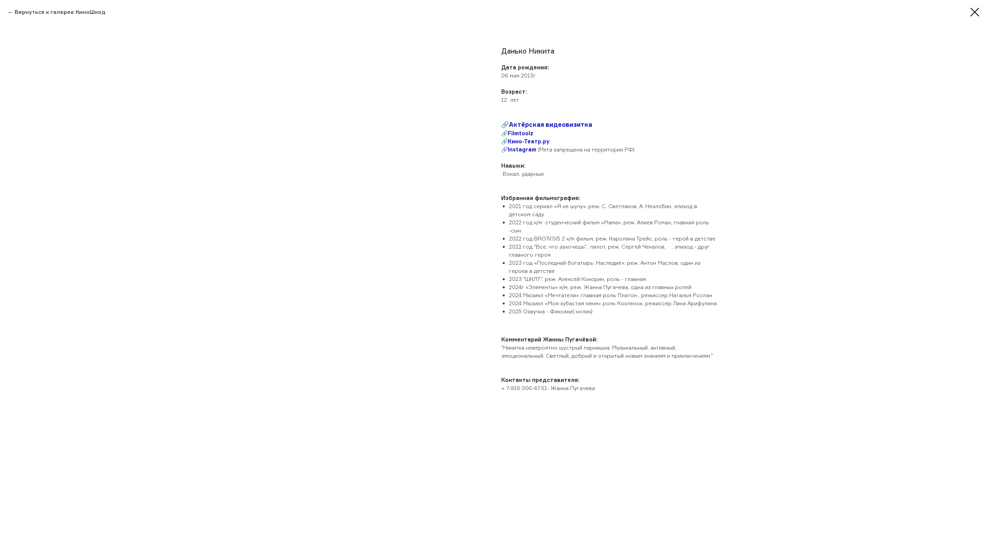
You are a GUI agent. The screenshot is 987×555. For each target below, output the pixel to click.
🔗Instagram (518, 149)
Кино (515, 141)
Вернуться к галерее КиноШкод (60, 11)
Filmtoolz (520, 133)
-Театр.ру (535, 141)
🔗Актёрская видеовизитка (546, 124)
